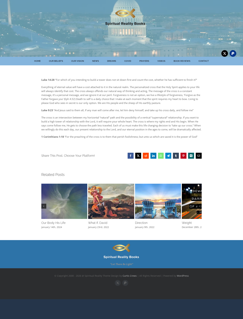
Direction (155, 228)
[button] (43, 208)
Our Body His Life (53, 228)
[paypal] (233, 53)
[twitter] (224, 53)
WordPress (183, 281)
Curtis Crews (130, 281)
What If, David (104, 228)
